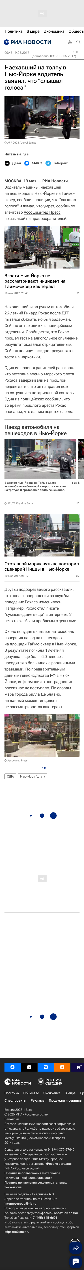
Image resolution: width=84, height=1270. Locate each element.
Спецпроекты (15, 1100)
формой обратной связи (59, 1213)
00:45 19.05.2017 (16, 52)
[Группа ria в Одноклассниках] (62, 1067)
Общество (31, 1093)
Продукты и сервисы (65, 1100)
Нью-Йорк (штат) (32, 776)
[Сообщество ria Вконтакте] (46, 1067)
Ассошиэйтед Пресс (42, 212)
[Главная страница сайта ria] (27, 42)
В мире (70, 1093)
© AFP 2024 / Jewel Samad (20, 142)
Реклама (37, 1100)
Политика (11, 1093)
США (10, 776)
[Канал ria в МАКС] (12, 1067)
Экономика (51, 1093)
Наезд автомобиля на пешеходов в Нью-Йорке (35, 430)
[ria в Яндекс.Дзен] (29, 1067)
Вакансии (11, 1119)
